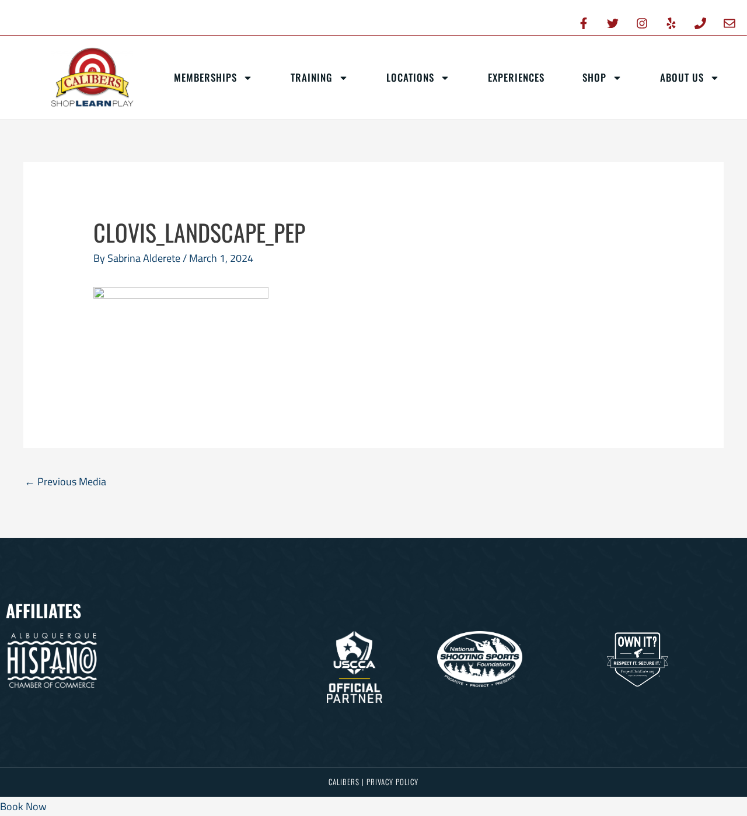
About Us (682, 77)
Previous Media (65, 481)
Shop (594, 77)
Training (312, 77)
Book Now (23, 806)
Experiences (516, 77)
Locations (410, 77)
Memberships (205, 77)
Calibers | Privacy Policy (373, 781)
